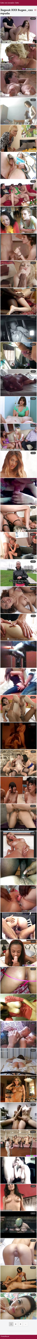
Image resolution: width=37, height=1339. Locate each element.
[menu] (35, 10)
